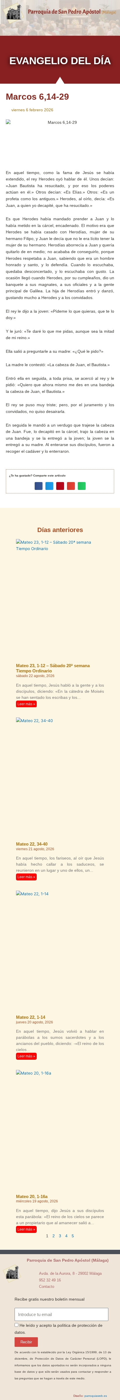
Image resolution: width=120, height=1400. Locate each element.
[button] (60, 24)
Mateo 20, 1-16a (31, 1196)
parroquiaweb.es (95, 1395)
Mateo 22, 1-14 (30, 1017)
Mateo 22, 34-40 (31, 844)
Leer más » (26, 704)
